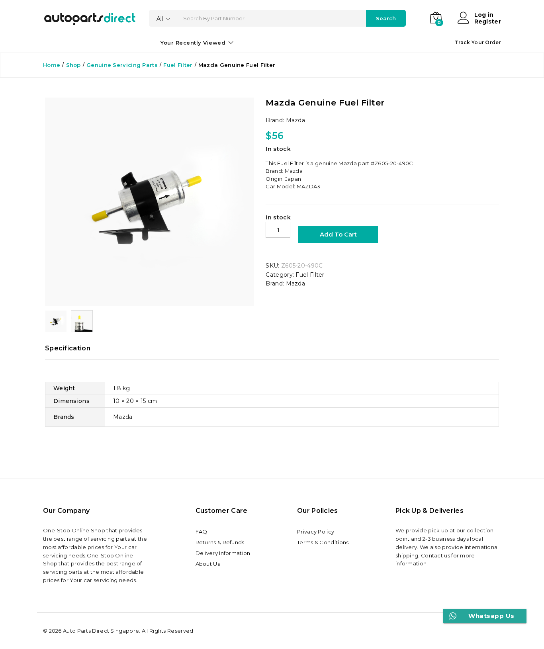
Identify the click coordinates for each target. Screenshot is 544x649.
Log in (484, 15)
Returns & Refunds (220, 542)
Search (386, 18)
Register (487, 21)
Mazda (295, 120)
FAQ (201, 531)
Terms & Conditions (322, 542)
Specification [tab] (67, 348)
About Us (208, 564)
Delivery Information (223, 553)
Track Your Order (478, 42)
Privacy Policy (315, 531)
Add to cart (338, 234)
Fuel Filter (309, 274)
